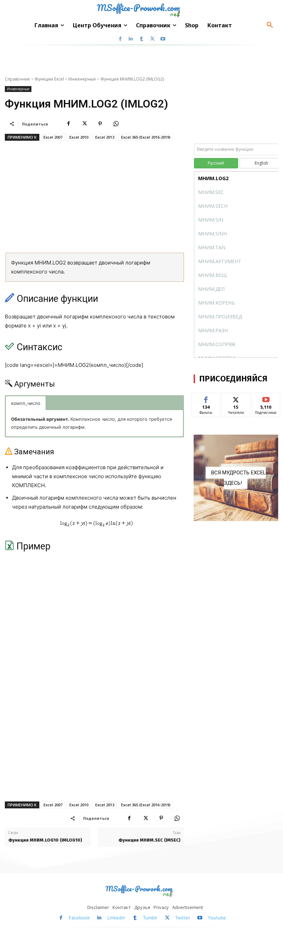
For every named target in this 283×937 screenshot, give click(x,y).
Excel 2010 (78, 137)
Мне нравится (206, 401)
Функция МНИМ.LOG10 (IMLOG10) (45, 840)
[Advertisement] (94, 199)
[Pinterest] (100, 124)
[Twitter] (152, 39)
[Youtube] (163, 39)
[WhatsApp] (116, 124)
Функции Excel (49, 79)
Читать (235, 398)
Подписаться (267, 398)
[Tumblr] (141, 39)
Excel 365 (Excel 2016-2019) (145, 137)
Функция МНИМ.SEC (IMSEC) (149, 840)
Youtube (217, 917)
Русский (216, 163)
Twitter (182, 917)
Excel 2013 (104, 137)
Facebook (79, 917)
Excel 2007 (52, 137)
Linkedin (116, 917)
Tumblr (150, 917)
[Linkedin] (131, 39)
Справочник (17, 79)
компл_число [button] (25, 403)
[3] (236, 478)
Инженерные (82, 79)
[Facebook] (120, 39)
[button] (270, 25)
